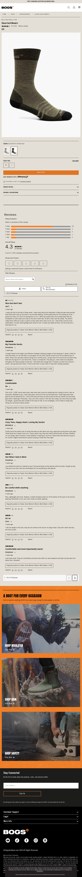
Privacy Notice (38, 869)
